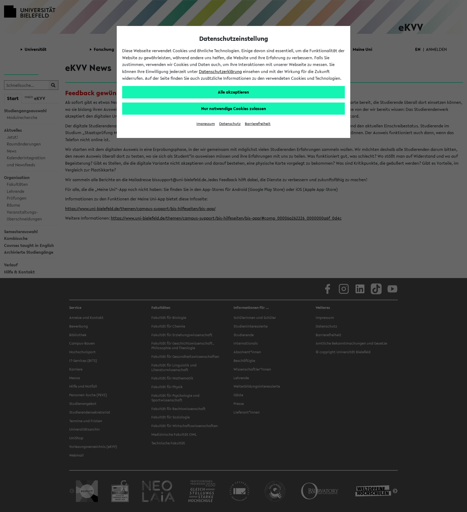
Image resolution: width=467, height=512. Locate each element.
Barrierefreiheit (258, 123)
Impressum (205, 123)
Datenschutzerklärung (220, 71)
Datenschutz (230, 123)
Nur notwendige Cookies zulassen (233, 108)
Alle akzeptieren (233, 92)
